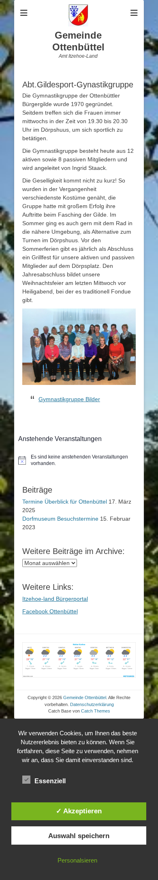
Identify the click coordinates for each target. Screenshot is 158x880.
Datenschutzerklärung (92, 704)
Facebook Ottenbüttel (50, 611)
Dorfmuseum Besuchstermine (60, 518)
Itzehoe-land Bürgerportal (55, 598)
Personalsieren (77, 860)
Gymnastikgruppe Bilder (69, 399)
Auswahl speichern (78, 835)
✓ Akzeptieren (79, 811)
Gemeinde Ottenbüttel (78, 41)
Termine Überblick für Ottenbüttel (64, 501)
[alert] (79, 460)
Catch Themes (95, 710)
